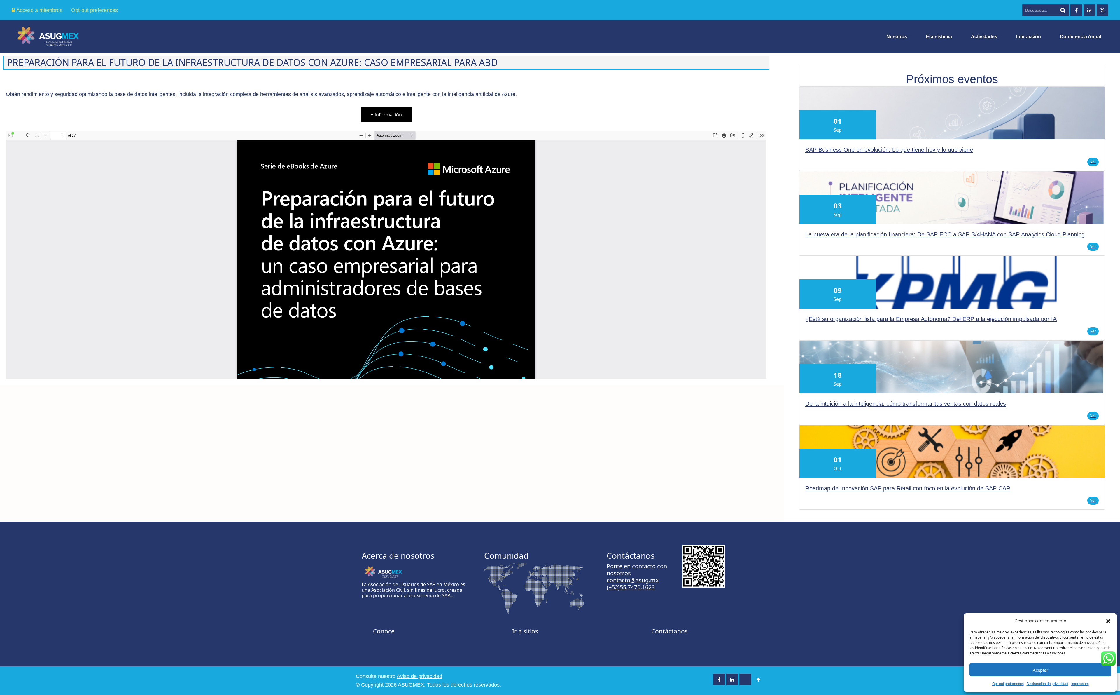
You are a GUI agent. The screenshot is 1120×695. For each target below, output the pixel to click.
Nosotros (896, 36)
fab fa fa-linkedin (1089, 10)
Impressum (1080, 684)
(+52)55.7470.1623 (631, 587)
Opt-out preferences (1008, 684)
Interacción (1028, 36)
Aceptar (1040, 670)
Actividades (984, 36)
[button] (1108, 620)
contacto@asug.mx (633, 580)
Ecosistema (939, 36)
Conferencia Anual (1080, 36)
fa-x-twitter (1102, 10)
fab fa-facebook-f (1076, 10)
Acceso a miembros (38, 10)
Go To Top (758, 679)
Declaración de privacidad (1047, 684)
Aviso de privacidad (419, 676)
